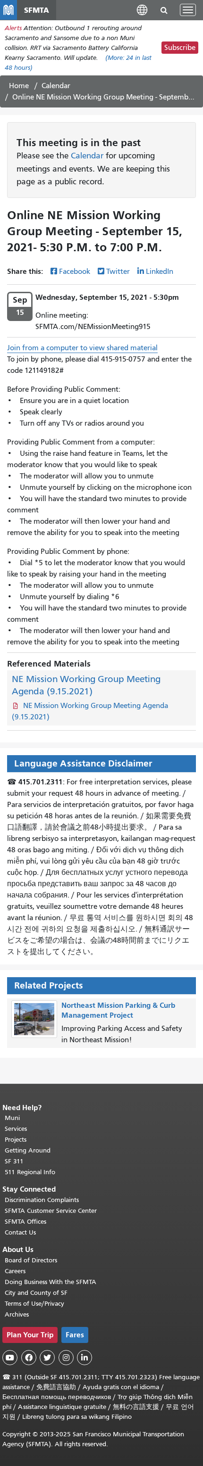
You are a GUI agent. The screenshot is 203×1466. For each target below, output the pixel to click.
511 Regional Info (30, 1172)
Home (19, 86)
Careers (15, 1271)
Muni (12, 1118)
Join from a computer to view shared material (82, 348)
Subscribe (179, 47)
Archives (17, 1314)
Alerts (13, 28)
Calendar (56, 86)
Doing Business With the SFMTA (50, 1282)
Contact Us (20, 1232)
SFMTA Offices (25, 1222)
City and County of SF (36, 1293)
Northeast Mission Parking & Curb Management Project (118, 1010)
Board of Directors (31, 1260)
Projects (15, 1140)
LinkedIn (159, 271)
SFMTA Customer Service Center (51, 1211)
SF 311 (14, 1161)
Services (16, 1129)
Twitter (118, 271)
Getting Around (28, 1150)
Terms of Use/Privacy (34, 1304)
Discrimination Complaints (42, 1200)
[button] (142, 9)
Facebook (74, 271)
